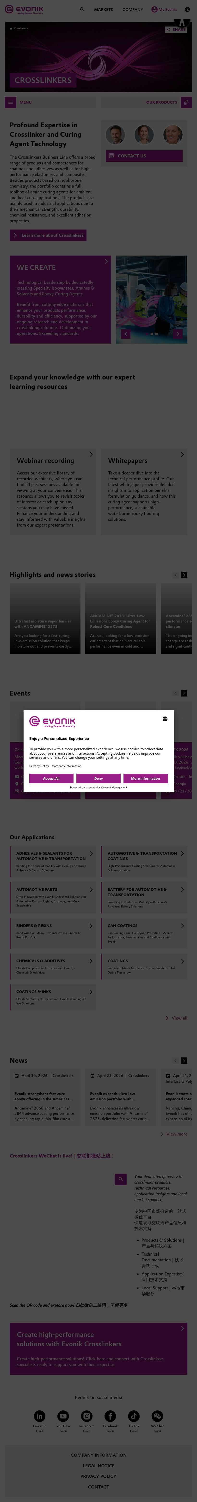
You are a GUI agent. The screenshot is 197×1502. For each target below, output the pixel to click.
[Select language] (165, 719)
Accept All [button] (51, 778)
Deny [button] (98, 778)
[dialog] (99, 751)
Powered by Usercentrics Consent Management (98, 787)
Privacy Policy (39, 766)
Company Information (66, 766)
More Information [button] (145, 778)
